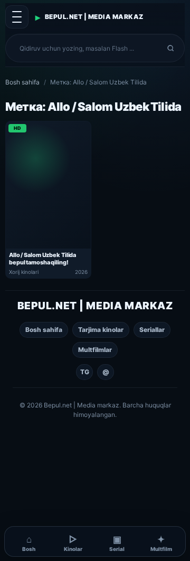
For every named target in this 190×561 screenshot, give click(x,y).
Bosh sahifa (22, 82)
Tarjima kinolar (101, 330)
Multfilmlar (95, 350)
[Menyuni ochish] (16, 16)
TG (84, 372)
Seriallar (152, 330)
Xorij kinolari (24, 272)
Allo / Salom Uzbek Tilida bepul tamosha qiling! (42, 258)
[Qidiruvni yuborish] (171, 48)
